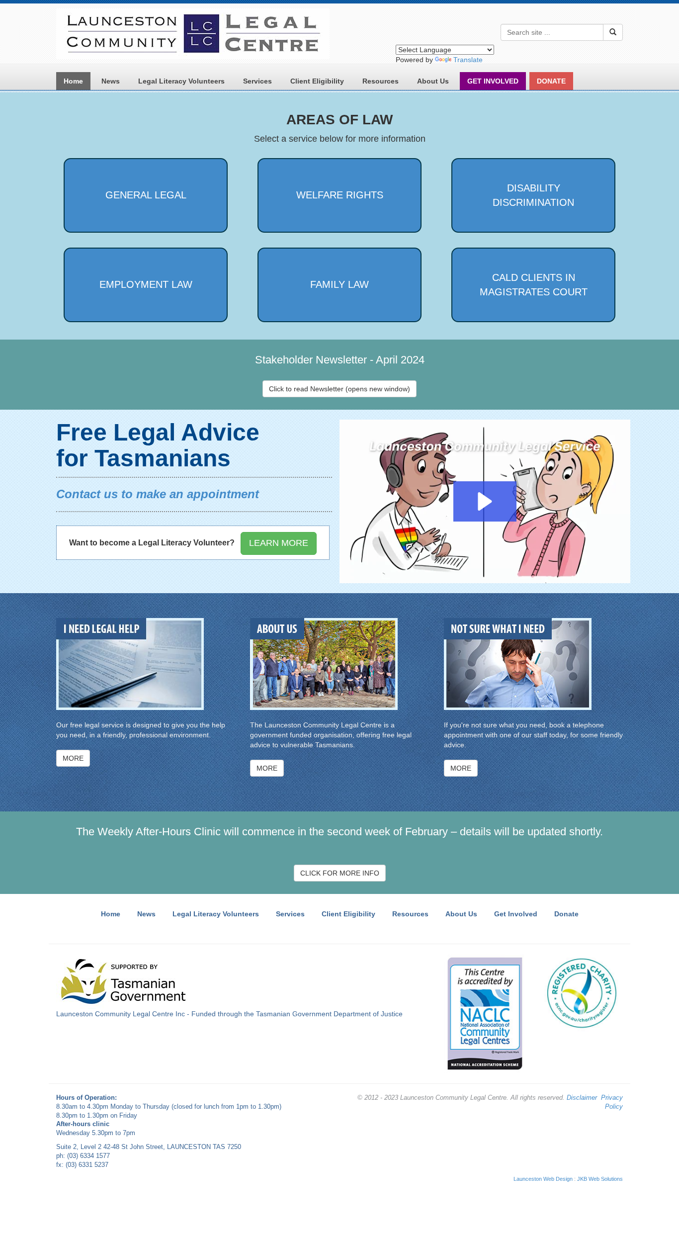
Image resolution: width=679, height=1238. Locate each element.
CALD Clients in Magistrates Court (534, 284)
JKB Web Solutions (600, 1179)
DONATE (551, 81)
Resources (380, 81)
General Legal (145, 194)
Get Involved (515, 914)
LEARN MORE (278, 543)
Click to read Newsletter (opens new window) (339, 389)
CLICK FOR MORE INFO (339, 873)
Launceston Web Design (543, 1179)
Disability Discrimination (533, 195)
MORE (73, 758)
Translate (468, 60)
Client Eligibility (317, 81)
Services (257, 81)
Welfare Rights (339, 194)
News (110, 81)
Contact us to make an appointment (157, 494)
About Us (433, 81)
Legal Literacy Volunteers (181, 81)
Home (73, 81)
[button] (484, 501)
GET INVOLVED (492, 81)
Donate (566, 914)
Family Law (339, 284)
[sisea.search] (613, 32)
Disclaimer (582, 1097)
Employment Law (145, 284)
